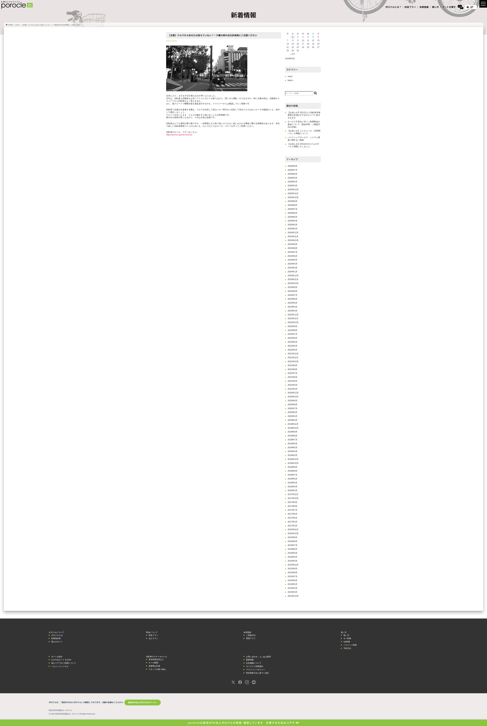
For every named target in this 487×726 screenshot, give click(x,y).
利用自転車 (56, 638)
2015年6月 (292, 580)
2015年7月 (292, 576)
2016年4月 (292, 557)
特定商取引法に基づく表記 (257, 673)
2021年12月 (293, 354)
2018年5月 (292, 483)
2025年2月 (292, 229)
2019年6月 (292, 444)
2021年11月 (293, 357)
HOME (10, 25)
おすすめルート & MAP (61, 660)
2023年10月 (293, 283)
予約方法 (347, 648)
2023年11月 (293, 279)
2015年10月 (293, 565)
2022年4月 (292, 346)
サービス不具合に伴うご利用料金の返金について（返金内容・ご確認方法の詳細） (304, 124)
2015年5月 (292, 584)
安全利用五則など (156, 659)
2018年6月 (292, 479)
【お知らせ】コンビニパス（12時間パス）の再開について (304, 132)
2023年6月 (292, 299)
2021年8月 (292, 369)
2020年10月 (293, 397)
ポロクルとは (57, 635)
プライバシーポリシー (255, 670)
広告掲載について (253, 663)
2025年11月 (293, 193)
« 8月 (292, 54)
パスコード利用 (350, 645)
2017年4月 (292, 522)
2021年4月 (292, 385)
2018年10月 (293, 463)
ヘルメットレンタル (59, 666)
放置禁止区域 (154, 666)
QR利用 (346, 642)
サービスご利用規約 (254, 666)
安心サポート (57, 642)
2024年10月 (293, 240)
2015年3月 (292, 592)
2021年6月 (292, 377)
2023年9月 (292, 287)
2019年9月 (292, 432)
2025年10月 (293, 197)
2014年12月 (293, 596)
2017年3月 (292, 526)
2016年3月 (292, 561)
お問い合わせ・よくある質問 (258, 657)
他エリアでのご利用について (63, 663)
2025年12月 (293, 189)
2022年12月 (293, 315)
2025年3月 (292, 225)
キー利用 (347, 638)
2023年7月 (292, 295)
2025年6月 (292, 213)
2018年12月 (293, 459)
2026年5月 (292, 178)
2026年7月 (292, 170)
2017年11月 (293, 494)
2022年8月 (292, 330)
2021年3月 (292, 389)
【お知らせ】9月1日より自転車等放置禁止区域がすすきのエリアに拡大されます (304, 115)
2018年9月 (292, 467)
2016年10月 (293, 533)
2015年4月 (292, 588)
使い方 (346, 635)
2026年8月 (292, 166)
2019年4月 (292, 451)
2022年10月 (293, 322)
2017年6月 (292, 514)
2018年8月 (292, 471)
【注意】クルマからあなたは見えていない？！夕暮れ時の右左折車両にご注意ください (212, 35)
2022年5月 (292, 342)
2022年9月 (292, 326)
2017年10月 (293, 498)
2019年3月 (292, 455)
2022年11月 (293, 318)
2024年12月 (293, 232)
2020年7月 (292, 408)
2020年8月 (292, 404)
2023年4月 (292, 307)
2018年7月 (292, 475)
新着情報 (250, 660)
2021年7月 (292, 373)
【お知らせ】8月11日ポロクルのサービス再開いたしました (303, 145)
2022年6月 (292, 338)
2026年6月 (292, 174)
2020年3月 (292, 420)
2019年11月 (293, 424)
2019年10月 (293, 428)
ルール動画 (153, 663)
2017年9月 (292, 502)
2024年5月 (292, 260)
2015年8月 (292, 572)
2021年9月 (292, 365)
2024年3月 (292, 268)
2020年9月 (292, 400)
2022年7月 (292, 334)
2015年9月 (292, 569)
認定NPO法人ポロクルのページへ (142, 702)
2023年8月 (292, 291)
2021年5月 (292, 381)
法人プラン (153, 638)
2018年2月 (292, 490)
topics (290, 80)
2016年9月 (292, 537)
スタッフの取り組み (157, 669)
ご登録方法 (251, 635)
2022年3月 (292, 350)
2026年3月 (292, 186)
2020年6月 (292, 412)
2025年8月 (292, 205)
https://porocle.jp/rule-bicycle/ (179, 135)
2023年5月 (292, 303)
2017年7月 (292, 510)
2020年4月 (292, 416)
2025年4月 (292, 221)
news (17, 25)
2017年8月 (292, 506)
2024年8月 (292, 248)
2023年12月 (293, 275)
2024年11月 (293, 236)
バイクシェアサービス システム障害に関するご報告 (304, 138)
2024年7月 (292, 252)
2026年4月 (292, 182)
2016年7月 (292, 545)
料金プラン (153, 635)
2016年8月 (292, 541)
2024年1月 (292, 272)
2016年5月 (292, 553)
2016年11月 (293, 529)
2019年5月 (292, 447)
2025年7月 (292, 209)
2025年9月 (292, 201)
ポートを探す (57, 657)
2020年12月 (293, 393)
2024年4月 (292, 264)
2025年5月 (292, 217)
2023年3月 (292, 311)
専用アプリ (251, 638)
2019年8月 (292, 436)
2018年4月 (292, 487)
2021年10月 (293, 361)
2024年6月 (292, 256)
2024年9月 (292, 244)
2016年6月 (292, 549)
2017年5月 (292, 518)
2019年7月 (292, 440)
